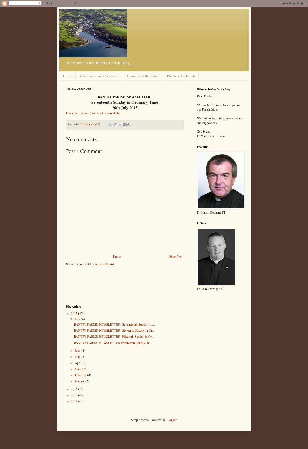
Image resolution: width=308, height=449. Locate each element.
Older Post (175, 256)
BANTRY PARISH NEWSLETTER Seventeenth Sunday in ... (114, 324)
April (79, 363)
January (80, 381)
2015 (74, 313)
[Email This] (111, 125)
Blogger (171, 420)
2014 (74, 389)
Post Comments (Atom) (99, 264)
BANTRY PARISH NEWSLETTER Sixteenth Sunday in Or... (114, 330)
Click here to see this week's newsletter (93, 113)
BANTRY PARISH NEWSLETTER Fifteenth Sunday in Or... (114, 336)
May (78, 356)
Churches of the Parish (143, 76)
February (81, 375)
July (78, 319)
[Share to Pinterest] (128, 125)
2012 (74, 401)
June (78, 350)
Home (67, 76)
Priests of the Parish (181, 76)
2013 (74, 395)
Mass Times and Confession (99, 76)
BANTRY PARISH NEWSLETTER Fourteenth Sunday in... (113, 343)
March (79, 369)
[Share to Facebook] (124, 125)
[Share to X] (120, 125)
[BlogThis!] (116, 125)
